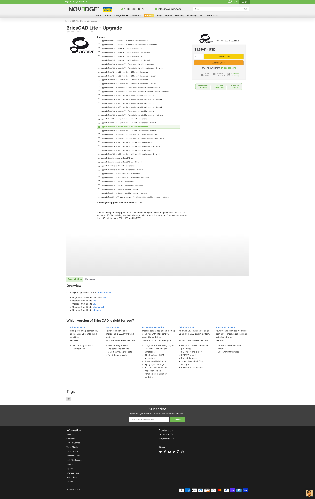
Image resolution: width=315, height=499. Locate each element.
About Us (211, 15)
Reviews (69, 481)
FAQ (202, 15)
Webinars (136, 15)
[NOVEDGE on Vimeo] (174, 452)
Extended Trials (72, 473)
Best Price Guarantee (74, 460)
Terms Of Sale (72, 447)
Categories (120, 15)
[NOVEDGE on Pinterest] (178, 452)
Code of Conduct (73, 456)
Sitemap (162, 447)
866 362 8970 (230, 68)
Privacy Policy (72, 451)
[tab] (74, 279)
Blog (159, 15)
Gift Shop (179, 15)
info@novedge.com (169, 9)
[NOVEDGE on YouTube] (169, 452)
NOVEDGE (77, 490)
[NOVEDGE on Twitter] (160, 452)
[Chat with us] (309, 493)
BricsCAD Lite (104, 292)
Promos (149, 15)
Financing (192, 15)
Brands (107, 15)
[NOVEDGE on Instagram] (182, 452)
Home (98, 15)
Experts (168, 15)
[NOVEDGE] (84, 9)
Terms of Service (73, 443)
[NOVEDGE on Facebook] (165, 452)
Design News (71, 477)
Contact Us (70, 438)
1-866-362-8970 (134, 9)
